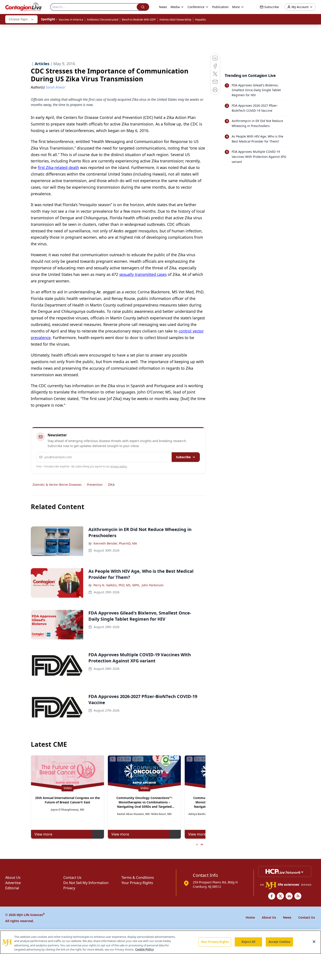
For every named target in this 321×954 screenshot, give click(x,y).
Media (175, 7)
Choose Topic (18, 19)
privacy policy (118, 466)
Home (250, 917)
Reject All (248, 942)
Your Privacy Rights (137, 882)
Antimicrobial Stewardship (175, 19)
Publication (220, 7)
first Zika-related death (58, 167)
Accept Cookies (279, 942)
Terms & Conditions (137, 877)
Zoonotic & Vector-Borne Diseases (57, 484)
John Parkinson (153, 585)
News (163, 7)
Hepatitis (200, 19)
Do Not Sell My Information (86, 882)
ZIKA (111, 484)
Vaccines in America (71, 19)
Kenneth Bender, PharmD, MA (115, 543)
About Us (13, 877)
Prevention (95, 484)
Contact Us (72, 877)
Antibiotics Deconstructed (102, 19)
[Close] (314, 941)
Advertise (13, 882)
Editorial (12, 888)
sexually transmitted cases (143, 274)
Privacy (69, 888)
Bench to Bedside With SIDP (139, 19)
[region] (160, 942)
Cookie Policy (144, 949)
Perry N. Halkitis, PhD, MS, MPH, (116, 585)
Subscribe (183, 457)
